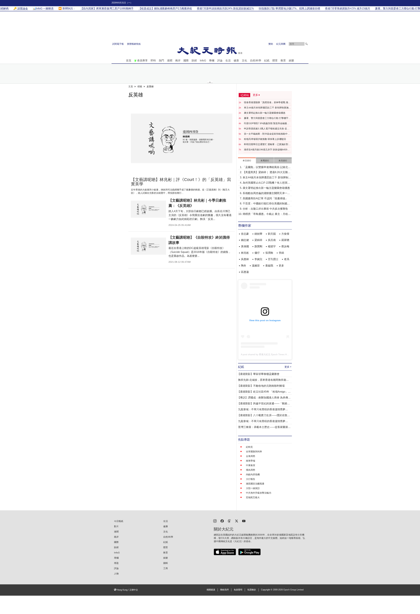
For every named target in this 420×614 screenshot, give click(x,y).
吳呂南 (272, 240)
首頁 (128, 60)
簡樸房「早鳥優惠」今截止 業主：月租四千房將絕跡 (267, 214)
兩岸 (177, 60)
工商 (165, 568)
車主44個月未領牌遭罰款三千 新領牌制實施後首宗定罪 (267, 107)
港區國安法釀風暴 (255, 483)
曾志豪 (245, 233)
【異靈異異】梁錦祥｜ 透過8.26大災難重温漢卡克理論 (266, 172)
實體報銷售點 (134, 44)
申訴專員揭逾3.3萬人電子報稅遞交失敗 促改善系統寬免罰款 (266, 128)
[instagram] (214, 521)
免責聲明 (238, 590)
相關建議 (211, 590)
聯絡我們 (224, 590)
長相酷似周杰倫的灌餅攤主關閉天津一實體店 (266, 193)
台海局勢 (250, 456)
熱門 (161, 60)
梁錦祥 (258, 240)
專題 (116, 563)
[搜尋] (306, 44)
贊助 (270, 44)
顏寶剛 (258, 246)
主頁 (130, 86)
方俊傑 (285, 233)
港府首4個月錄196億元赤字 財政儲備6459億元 (267, 149)
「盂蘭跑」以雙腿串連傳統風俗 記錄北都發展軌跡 (267, 167)
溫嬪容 (256, 265)
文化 (244, 60)
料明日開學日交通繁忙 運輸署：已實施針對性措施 (267, 144)
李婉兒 (258, 259)
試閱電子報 (118, 44)
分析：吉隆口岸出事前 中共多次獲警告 (265, 208)
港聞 (169, 60)
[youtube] (243, 521)
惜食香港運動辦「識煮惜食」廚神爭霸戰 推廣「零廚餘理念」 (267, 102)
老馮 (286, 259)
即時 (153, 60)
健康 (236, 60)
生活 (228, 60)
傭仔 (257, 252)
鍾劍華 (258, 233)
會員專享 (142, 60)
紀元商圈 (280, 44)
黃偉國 (245, 246)
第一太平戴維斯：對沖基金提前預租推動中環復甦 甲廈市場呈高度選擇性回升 (267, 133)
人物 (116, 573)
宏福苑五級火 (253, 497)
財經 (194, 60)
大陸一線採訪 (253, 488)
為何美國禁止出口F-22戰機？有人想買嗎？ (265, 183)
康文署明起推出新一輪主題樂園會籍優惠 (264, 113)
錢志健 (245, 240)
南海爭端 (250, 460)
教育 (283, 60)
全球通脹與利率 (254, 451)
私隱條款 (251, 590)
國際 (186, 60)
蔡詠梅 (285, 246)
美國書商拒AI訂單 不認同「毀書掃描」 (265, 198)
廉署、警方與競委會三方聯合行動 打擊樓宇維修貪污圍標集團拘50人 (267, 118)
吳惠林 (245, 259)
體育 (275, 60)
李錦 (281, 252)
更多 (281, 265)
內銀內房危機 (253, 474)
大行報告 (250, 479)
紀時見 (249, 447)
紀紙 (266, 60)
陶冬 (243, 265)
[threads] (229, 521)
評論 (219, 60)
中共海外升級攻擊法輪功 (258, 492)
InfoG (203, 60)
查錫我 (269, 265)
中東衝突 (250, 465)
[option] (181, 137)
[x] (236, 521)
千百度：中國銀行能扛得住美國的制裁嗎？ (265, 204)
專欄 (211, 60)
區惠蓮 (245, 272)
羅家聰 (285, 240)
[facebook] (222, 521)
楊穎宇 (272, 246)
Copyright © (267, 590)
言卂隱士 (273, 259)
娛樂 (291, 60)
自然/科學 (255, 60)
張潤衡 (269, 252)
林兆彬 (245, 252)
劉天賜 (272, 233)
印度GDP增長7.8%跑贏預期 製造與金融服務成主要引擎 (266, 123)
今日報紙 (118, 521)
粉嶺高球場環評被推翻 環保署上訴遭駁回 (265, 139)
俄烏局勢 (250, 470)
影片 (116, 526)
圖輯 (165, 563)
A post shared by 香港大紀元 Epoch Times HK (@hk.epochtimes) (274, 354)
